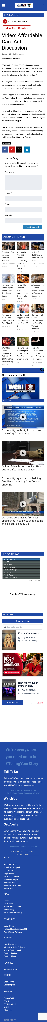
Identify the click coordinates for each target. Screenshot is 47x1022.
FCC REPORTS (30, 851)
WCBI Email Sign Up (29, 846)
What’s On (8, 1010)
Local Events (9, 926)
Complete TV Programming (22, 594)
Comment (10, 172)
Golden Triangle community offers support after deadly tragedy (22, 468)
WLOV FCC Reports (11, 879)
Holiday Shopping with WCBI (15, 929)
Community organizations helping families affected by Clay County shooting (21, 481)
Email (8, 204)
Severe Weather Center (13, 950)
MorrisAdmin (19, 54)
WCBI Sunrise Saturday (13, 912)
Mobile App (14, 846)
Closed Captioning (16, 851)
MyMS (6, 1007)
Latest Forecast (10, 944)
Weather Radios (10, 953)
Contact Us (8, 870)
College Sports (10, 985)
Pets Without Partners (13, 932)
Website (9, 215)
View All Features (11, 969)
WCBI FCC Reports (11, 876)
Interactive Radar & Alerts (14, 947)
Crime (6, 900)
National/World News (12, 906)
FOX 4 (6, 1001)
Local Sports (9, 982)
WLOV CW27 (9, 998)
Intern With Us (9, 882)
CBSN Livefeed (10, 1004)
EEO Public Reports (22, 854)
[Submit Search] (43, 5)
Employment (9, 873)
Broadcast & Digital (12, 867)
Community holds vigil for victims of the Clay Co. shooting (21, 432)
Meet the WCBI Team (12, 885)
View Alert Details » (17, 28)
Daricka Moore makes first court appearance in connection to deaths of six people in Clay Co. (22, 520)
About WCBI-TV (10, 864)
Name (8, 193)
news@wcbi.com (29, 790)
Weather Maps (10, 956)
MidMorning (9, 909)
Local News (6, 143)
